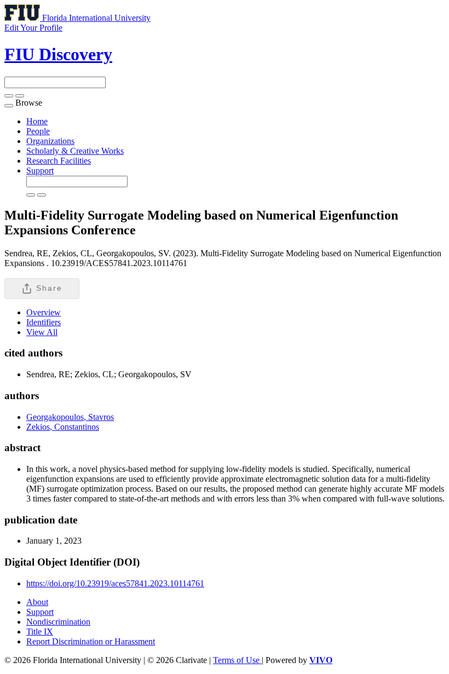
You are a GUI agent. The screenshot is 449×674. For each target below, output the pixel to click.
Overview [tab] (43, 312)
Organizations (50, 141)
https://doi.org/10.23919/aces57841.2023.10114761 (115, 583)
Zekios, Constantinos (62, 426)
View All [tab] (41, 332)
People (38, 131)
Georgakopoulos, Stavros (70, 417)
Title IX (39, 631)
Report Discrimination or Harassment (90, 641)
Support (40, 170)
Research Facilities (58, 160)
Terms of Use (237, 660)
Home (37, 121)
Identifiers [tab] (43, 322)
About (37, 602)
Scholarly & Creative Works (75, 150)
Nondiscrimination (58, 621)
